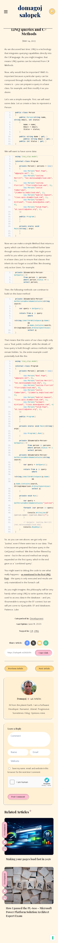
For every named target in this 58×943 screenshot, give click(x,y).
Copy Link (43, 652)
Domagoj (21, 698)
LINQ (36, 631)
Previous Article (15, 668)
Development (36, 618)
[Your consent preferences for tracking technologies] (53, 938)
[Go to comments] (4, 842)
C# (31, 631)
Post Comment (18, 796)
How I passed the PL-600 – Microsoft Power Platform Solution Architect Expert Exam (29, 912)
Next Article (44, 668)
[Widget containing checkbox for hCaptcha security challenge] (30, 782)
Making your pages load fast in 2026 (28, 859)
